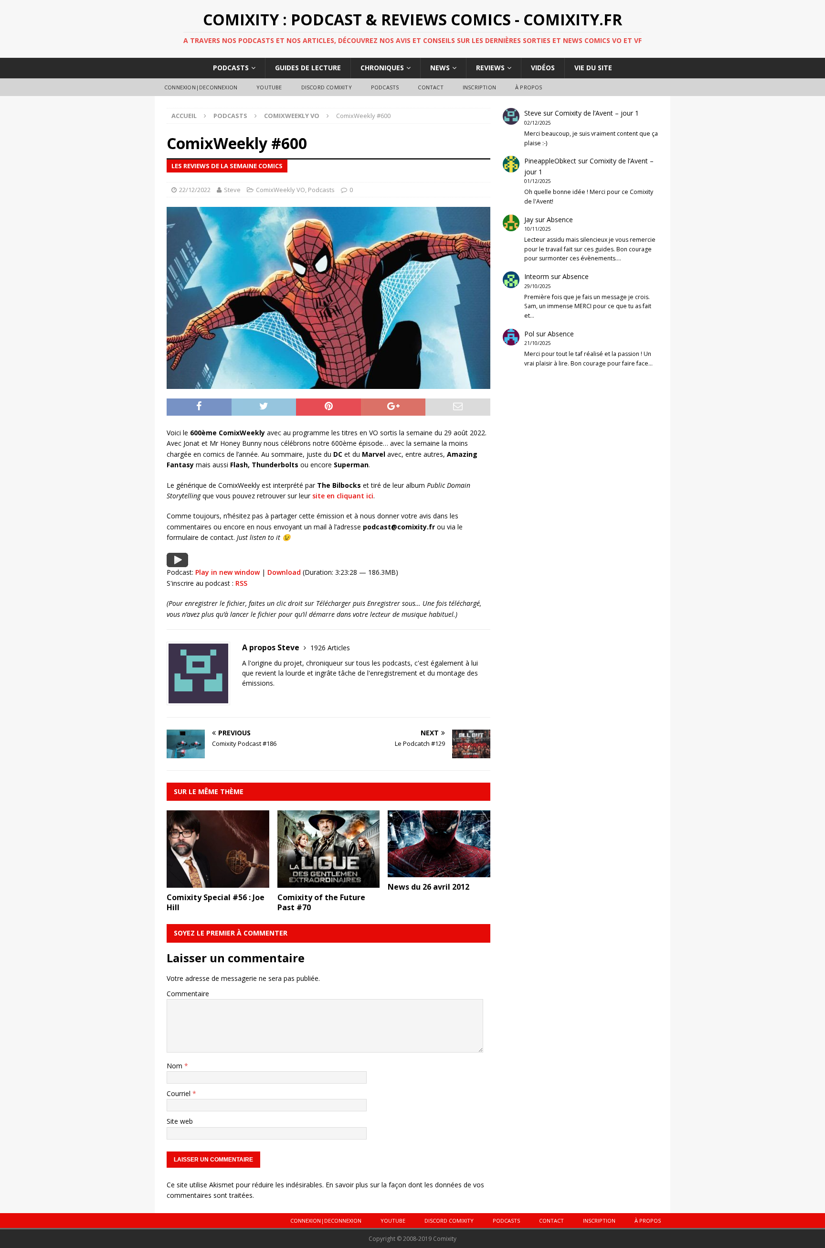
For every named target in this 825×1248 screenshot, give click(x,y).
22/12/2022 (195, 189)
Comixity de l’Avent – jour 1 (597, 113)
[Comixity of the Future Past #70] (328, 881)
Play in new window (227, 572)
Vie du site (593, 67)
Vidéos (543, 67)
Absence (560, 219)
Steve (232, 189)
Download (284, 572)
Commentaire (188, 993)
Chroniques (382, 67)
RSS (241, 583)
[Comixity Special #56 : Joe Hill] (218, 881)
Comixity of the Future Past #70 (321, 902)
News (440, 67)
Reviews (490, 67)
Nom (175, 1065)
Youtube (269, 87)
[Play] (177, 561)
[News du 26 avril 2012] (439, 871)
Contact (430, 87)
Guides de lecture (308, 67)
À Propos (528, 87)
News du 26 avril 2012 (428, 887)
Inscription (479, 87)
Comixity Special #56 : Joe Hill (215, 902)
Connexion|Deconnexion (200, 87)
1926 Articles (330, 647)
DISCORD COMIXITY (326, 87)
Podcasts (231, 67)
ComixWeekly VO (280, 189)
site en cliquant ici (342, 495)
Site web (180, 1121)
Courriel (179, 1093)
